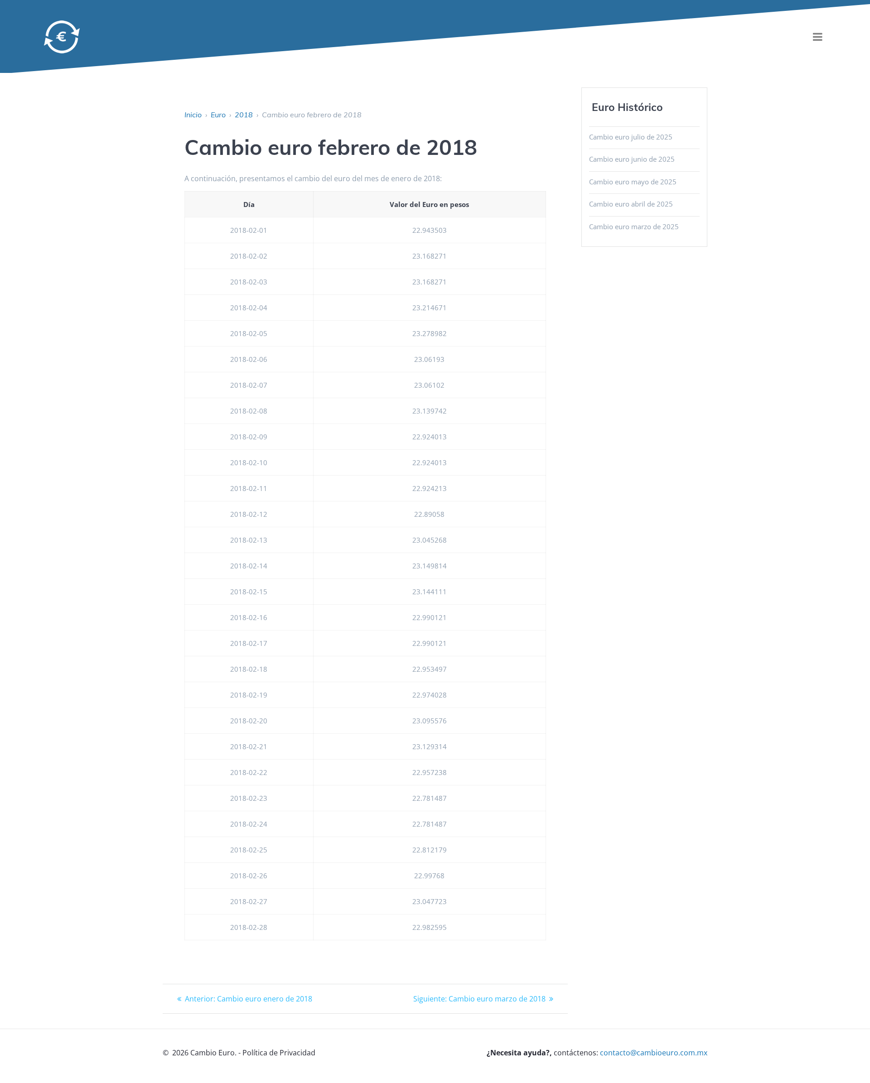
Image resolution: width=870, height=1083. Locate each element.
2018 (244, 114)
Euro (218, 114)
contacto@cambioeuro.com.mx (653, 1053)
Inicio (193, 114)
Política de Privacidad (278, 1053)
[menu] (817, 37)
